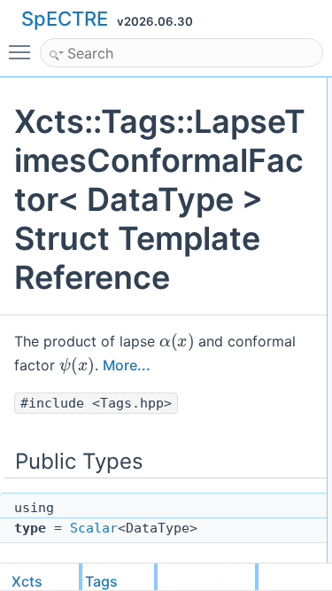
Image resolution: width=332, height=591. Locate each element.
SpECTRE (64, 18)
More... (127, 365)
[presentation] (176, 340)
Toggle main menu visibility (23, 51)
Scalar (94, 528)
